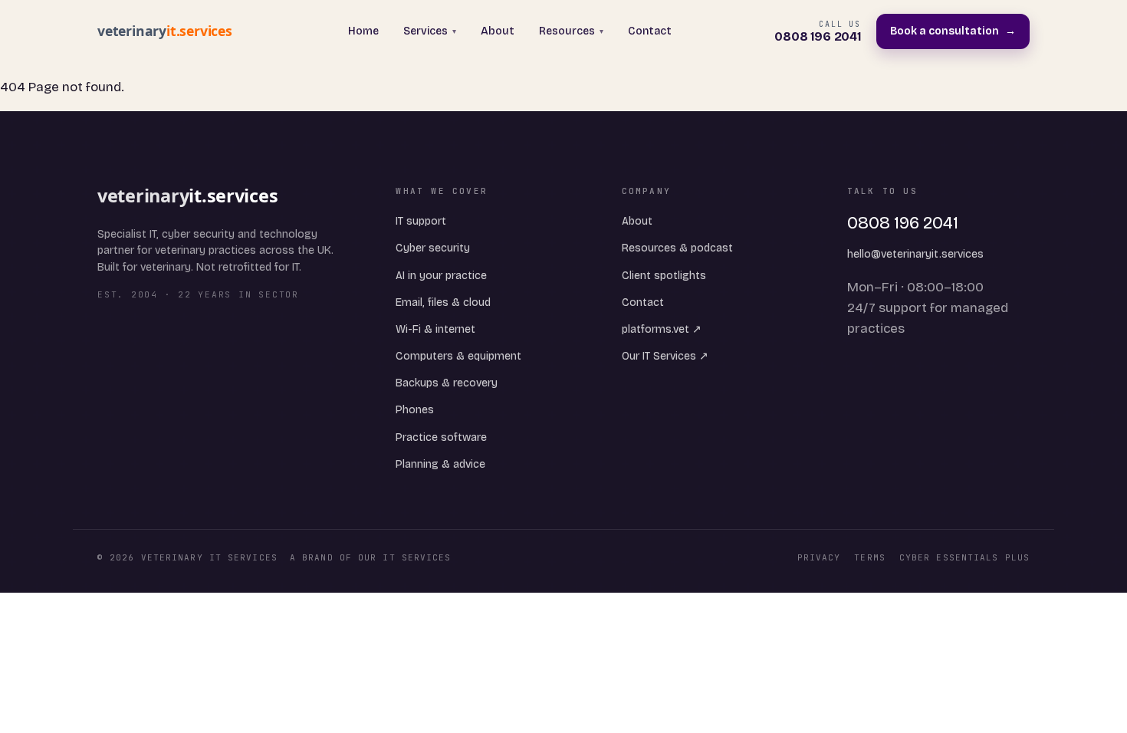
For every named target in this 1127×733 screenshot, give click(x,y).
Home (363, 31)
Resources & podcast (677, 248)
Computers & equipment (458, 356)
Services (429, 31)
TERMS (870, 557)
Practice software (441, 437)
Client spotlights (664, 275)
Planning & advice (440, 464)
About (497, 31)
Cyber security (433, 248)
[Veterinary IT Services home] (171, 31)
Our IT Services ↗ (665, 356)
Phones (415, 409)
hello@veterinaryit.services (915, 254)
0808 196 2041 (902, 223)
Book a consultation (953, 31)
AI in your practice (441, 275)
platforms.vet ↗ (662, 329)
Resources (571, 31)
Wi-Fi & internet (435, 329)
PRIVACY (819, 557)
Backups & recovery (447, 383)
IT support (421, 221)
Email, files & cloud (443, 302)
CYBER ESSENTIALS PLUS (964, 557)
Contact (650, 31)
